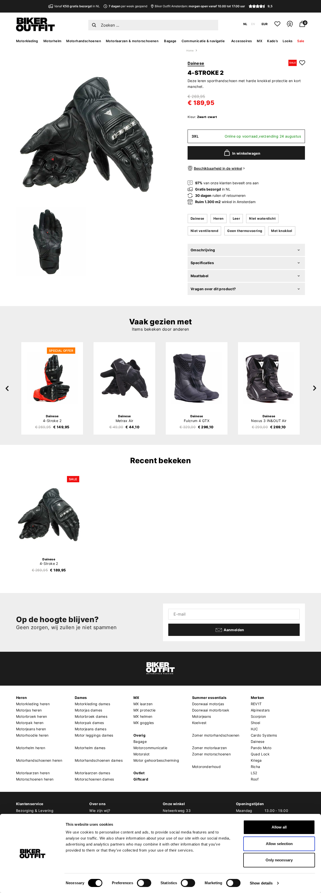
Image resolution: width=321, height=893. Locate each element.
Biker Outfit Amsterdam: (200, 6)
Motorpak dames (89, 723)
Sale (300, 41)
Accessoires (241, 41)
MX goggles (143, 723)
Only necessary (279, 860)
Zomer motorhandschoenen (215, 735)
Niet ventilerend (204, 231)
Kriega (256, 760)
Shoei (255, 723)
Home (190, 50)
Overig (139, 735)
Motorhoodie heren (32, 735)
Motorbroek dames (91, 716)
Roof (255, 779)
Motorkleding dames (92, 704)
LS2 (254, 773)
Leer (236, 218)
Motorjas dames (88, 710)
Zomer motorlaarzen (209, 748)
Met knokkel (281, 231)
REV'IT (256, 704)
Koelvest (199, 723)
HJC (254, 729)
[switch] (144, 883)
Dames (81, 697)
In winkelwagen (246, 153)
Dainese (196, 63)
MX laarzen (143, 704)
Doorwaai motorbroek (210, 710)
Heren (218, 218)
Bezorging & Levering (34, 810)
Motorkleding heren (33, 704)
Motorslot (141, 754)
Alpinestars (260, 710)
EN (253, 24)
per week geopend (128, 6)
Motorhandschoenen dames (99, 760)
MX (259, 41)
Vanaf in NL (77, 6)
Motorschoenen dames (94, 779)
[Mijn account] (290, 26)
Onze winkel (174, 804)
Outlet (138, 773)
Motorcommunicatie (150, 748)
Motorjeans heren (31, 729)
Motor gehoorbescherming (156, 760)
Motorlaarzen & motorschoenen (132, 41)
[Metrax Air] (124, 378)
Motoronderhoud (206, 766)
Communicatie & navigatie (203, 41)
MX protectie (144, 710)
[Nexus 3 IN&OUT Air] (268, 378)
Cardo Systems (264, 735)
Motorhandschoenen (83, 41)
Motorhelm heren (30, 748)
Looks (287, 41)
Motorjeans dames (90, 729)
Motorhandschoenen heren (39, 760)
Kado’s (272, 41)
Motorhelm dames (90, 748)
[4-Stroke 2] (52, 378)
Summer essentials (209, 697)
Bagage (170, 41)
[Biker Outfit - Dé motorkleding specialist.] (35, 30)
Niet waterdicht (262, 218)
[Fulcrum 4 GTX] (196, 378)
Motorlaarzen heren (33, 773)
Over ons (97, 804)
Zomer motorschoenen (211, 754)
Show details (261, 883)
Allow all (279, 827)
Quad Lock (260, 754)
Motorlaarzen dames (92, 773)
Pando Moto (261, 748)
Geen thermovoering (244, 231)
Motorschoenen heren (35, 779)
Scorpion (258, 716)
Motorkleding (27, 41)
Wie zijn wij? (99, 810)
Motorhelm (52, 41)
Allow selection (279, 844)
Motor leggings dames (94, 735)
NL (245, 24)
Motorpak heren (30, 723)
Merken (257, 697)
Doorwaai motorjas (208, 704)
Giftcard (140, 779)
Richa (255, 766)
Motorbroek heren (31, 716)
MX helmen (142, 716)
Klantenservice (29, 804)
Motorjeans (201, 716)
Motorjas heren (29, 710)
